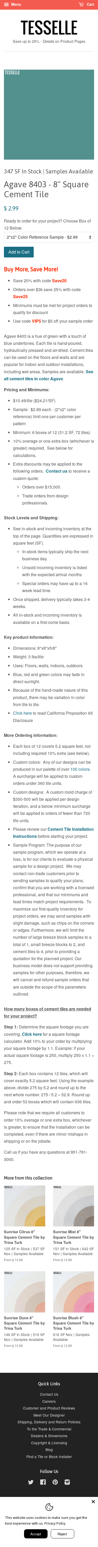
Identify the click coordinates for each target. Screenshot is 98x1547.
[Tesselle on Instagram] (67, 1482)
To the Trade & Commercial (49, 1428)
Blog (49, 1449)
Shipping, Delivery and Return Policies (49, 1421)
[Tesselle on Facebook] (43, 1482)
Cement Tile (59, 829)
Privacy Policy (55, 1523)
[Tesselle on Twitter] (31, 1482)
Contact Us (49, 1394)
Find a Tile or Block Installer (49, 1456)
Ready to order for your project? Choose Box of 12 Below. (47, 224)
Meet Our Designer (49, 1415)
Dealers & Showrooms (49, 1435)
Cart (90, 4)
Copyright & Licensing (49, 1442)
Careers (49, 1401)
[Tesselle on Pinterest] (55, 1482)
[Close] (93, 1501)
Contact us (56, 471)
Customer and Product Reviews (49, 1408)
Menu (15, 4)
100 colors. (80, 769)
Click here (22, 713)
